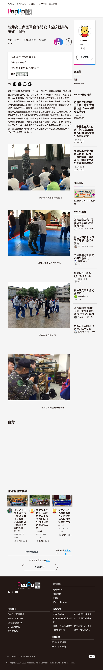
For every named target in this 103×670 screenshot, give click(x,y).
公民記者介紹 (14, 626)
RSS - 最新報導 (59, 642)
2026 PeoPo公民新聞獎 (62, 620)
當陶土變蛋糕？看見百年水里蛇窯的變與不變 (84, 222)
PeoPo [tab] (31, 552)
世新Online (82, 261)
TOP (92, 656)
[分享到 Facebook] (14, 84)
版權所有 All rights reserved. (22, 74)
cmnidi (39, 531)
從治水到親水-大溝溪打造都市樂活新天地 (84, 240)
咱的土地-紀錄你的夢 (62, 625)
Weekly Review (60, 602)
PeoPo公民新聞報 (16, 614)
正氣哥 (81, 332)
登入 (12, 4)
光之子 (81, 246)
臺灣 (18, 56)
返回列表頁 (40, 567)
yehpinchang (79, 83)
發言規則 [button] (68, 552)
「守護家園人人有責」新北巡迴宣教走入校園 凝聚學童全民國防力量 (84, 131)
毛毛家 (81, 228)
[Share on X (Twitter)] (19, 84)
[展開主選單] (92, 12)
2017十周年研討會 (82, 618)
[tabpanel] (40, 560)
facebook (9, 592)
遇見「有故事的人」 (83, 630)
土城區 (32, 56)
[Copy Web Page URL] (30, 84)
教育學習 (21, 63)
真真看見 (82, 296)
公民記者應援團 (15, 622)
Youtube (17, 592)
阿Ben (80, 317)
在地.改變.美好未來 (82, 625)
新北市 (25, 56)
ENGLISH (32, 4)
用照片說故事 (59, 630)
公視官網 (42, 4)
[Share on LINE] (25, 84)
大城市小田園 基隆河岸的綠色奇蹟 (84, 327)
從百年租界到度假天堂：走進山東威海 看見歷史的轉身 (84, 311)
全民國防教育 (32, 68)
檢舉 (69, 41)
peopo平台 (82, 279)
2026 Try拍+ (58, 614)
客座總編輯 (13, 630)
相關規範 (57, 593)
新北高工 (20, 68)
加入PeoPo (21, 4)
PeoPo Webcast (15, 618)
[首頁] (20, 12)
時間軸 (56, 597)
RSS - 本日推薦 (59, 646)
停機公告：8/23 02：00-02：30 (82, 274)
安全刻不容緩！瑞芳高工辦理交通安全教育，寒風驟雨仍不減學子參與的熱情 (20, 518)
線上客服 (53, 4)
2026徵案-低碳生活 (83, 614)
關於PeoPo (58, 589)
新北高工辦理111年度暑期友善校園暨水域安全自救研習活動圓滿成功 (42, 518)
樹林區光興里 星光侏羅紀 (84, 292)
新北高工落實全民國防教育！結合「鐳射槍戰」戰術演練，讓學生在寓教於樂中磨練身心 (84, 157)
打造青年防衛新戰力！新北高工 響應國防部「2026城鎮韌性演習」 (84, 107)
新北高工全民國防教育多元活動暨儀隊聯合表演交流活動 (64, 515)
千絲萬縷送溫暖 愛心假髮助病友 (84, 257)
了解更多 (85, 57)
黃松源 (17, 531)
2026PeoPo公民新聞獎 (84, 202)
